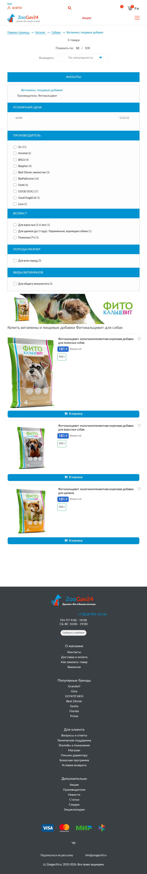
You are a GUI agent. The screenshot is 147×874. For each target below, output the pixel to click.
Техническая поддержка (74, 740)
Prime (74, 716)
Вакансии (74, 667)
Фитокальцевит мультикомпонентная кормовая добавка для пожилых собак (95, 341)
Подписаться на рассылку (57, 855)
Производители (74, 789)
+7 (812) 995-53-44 (92, 614)
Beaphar (25, 166)
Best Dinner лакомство (33, 172)
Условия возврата (74, 765)
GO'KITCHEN (74, 696)
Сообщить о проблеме (73, 633)
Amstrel (24, 153)
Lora (22, 204)
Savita (74, 706)
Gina (74, 691)
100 (87, 48)
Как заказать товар (74, 662)
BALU (23, 160)
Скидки (74, 804)
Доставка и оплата (74, 657)
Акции (74, 784)
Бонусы (116, 17)
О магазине (55, 17)
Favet (23, 185)
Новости (74, 794)
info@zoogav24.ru (96, 855)
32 (77, 48)
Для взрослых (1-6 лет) (34, 225)
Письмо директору (74, 755)
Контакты (101, 17)
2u (22, 147)
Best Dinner (74, 701)
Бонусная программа (74, 760)
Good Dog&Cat (29, 198)
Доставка (72, 17)
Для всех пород (29, 260)
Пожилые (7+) (28, 237)
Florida (74, 711)
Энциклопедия (74, 809)
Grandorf (74, 686)
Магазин (74, 750)
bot (9, 3)
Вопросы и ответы (74, 735)
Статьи (74, 799)
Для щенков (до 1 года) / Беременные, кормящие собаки (54, 231)
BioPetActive (28, 179)
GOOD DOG (28, 191)
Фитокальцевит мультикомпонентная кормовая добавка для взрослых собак (95, 427)
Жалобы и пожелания (74, 745)
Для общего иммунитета (35, 284)
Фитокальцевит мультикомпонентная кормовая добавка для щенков (95, 491)
